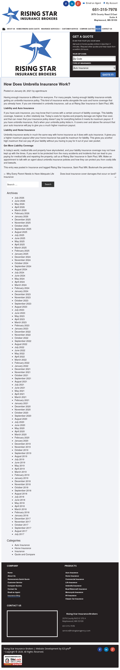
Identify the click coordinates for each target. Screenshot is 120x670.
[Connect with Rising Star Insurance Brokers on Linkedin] (72, 3)
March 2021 (21, 397)
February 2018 (22, 512)
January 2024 (21, 291)
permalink (108, 167)
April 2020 (20, 431)
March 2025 (21, 247)
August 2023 (21, 306)
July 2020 (19, 421)
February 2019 (22, 474)
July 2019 (19, 459)
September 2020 (23, 415)
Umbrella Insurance (73, 585)
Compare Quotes (87, 29)
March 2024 (21, 284)
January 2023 (21, 328)
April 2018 (20, 506)
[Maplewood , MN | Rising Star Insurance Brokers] (29, 15)
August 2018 (21, 493)
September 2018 (23, 490)
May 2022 (20, 353)
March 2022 (21, 359)
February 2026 (22, 213)
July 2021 (19, 384)
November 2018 (23, 484)
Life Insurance (71, 582)
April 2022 (20, 356)
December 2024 (23, 256)
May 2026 (20, 203)
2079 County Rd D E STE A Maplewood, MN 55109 (74, 620)
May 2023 (20, 316)
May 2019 (20, 465)
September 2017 (23, 527)
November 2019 (23, 446)
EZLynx (65, 648)
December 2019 (23, 443)
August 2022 (21, 344)
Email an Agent (93, 3)
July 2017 (19, 534)
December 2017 (23, 518)
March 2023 (21, 322)
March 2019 (21, 471)
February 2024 (22, 288)
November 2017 (23, 521)
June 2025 (20, 238)
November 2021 (23, 372)
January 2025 (21, 253)
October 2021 (21, 375)
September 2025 (23, 228)
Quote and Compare (25, 554)
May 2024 (20, 278)
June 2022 (20, 350)
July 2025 (19, 235)
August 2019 (21, 456)
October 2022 (21, 337)
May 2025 (20, 241)
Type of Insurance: (82, 63)
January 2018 (21, 515)
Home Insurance (23, 548)
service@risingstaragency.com (76, 630)
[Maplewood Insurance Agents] (4, 29)
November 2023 (23, 297)
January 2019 (21, 478)
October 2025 (21, 225)
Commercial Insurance (74, 579)
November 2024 (23, 259)
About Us (11, 29)
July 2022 (19, 347)
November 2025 (23, 222)
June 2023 (20, 312)
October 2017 (21, 524)
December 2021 (23, 369)
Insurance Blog (14, 595)
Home (10, 572)
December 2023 (23, 294)
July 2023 (19, 309)
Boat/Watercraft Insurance (76, 589)
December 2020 (23, 406)
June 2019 (20, 462)
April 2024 (20, 281)
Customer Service (70, 29)
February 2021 (22, 400)
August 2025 (21, 231)
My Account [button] (112, 3)
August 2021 (21, 381)
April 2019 (20, 468)
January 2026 (21, 216)
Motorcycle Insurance (74, 592)
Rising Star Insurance (61, 167)
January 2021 (21, 403)
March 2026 (21, 210)
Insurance (33, 167)
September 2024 (23, 266)
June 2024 (20, 275)
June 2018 (20, 499)
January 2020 (21, 440)
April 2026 (20, 207)
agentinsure (41, 90)
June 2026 (20, 200)
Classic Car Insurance (74, 599)
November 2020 (23, 409)
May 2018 (20, 502)
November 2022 (23, 334)
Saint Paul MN (80, 167)
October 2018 (21, 487)
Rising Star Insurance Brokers (18, 648)
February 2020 (22, 437)
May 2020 (20, 428)
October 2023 (21, 300)
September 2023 (23, 303)
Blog (98, 29)
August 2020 (21, 418)
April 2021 (20, 393)
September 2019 (23, 453)
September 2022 (23, 340)
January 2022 (21, 365)
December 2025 (23, 219)
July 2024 (19, 272)
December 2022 (23, 331)
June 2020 (20, 425)
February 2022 (22, 362)
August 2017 (21, 530)
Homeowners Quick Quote (28, 29)
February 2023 (22, 325)
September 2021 (23, 378)
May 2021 (20, 390)
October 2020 (21, 412)
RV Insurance (70, 595)
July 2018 (19, 496)
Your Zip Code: (80, 54)
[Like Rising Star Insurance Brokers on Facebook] (66, 3)
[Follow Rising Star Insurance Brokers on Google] (78, 3)
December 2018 (23, 481)
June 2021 (20, 387)
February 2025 (22, 250)
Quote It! (108, 74)
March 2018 (21, 509)
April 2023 (20, 319)
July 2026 (19, 197)
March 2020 (21, 434)
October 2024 (21, 263)
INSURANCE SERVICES (50, 29)
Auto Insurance (22, 544)
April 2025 (20, 244)
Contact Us (107, 29)
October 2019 (21, 449)
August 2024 (21, 269)
